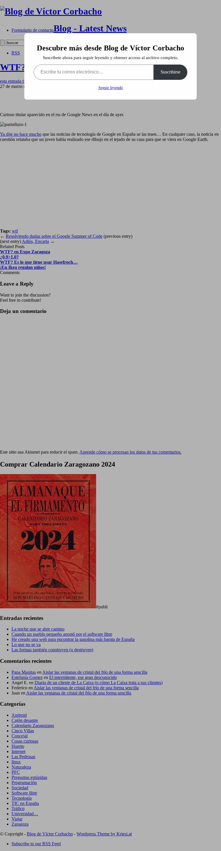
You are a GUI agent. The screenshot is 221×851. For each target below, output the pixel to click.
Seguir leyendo (110, 88)
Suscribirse (170, 71)
